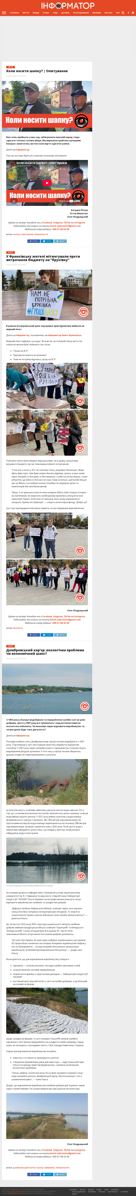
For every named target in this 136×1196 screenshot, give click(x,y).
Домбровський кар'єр (24, 1168)
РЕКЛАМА (96, 13)
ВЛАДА (36, 13)
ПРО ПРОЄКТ (113, 1192)
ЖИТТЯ (26, 13)
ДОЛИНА (65, 13)
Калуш (16, 234)
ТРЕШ (55, 13)
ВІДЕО (74, 1194)
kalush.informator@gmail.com (65, 225)
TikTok (67, 222)
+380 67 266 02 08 (60, 229)
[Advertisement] (68, 39)
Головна (14, 13)
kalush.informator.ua (16, 1193)
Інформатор (22, 149)
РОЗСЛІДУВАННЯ (81, 13)
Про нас (108, 13)
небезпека (49, 1168)
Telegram (58, 222)
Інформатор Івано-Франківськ (65, 335)
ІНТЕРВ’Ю (124, 1192)
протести (18, 628)
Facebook (47, 222)
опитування (27, 234)
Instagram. (80, 222)
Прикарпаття (41, 234)
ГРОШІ (46, 13)
